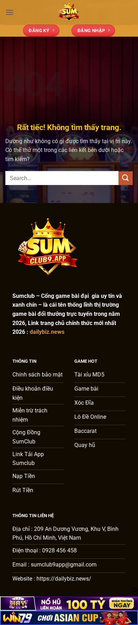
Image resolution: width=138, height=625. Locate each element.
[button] (9, 12)
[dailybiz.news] (69, 12)
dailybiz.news (47, 332)
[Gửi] (126, 178)
